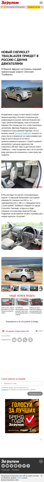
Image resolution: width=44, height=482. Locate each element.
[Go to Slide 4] (34, 288)
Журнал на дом (34, 7)
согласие (4, 389)
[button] (42, 476)
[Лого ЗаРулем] (10, 3)
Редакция (5, 470)
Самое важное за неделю (13, 378)
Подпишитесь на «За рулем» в (22, 321)
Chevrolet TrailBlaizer (22, 133)
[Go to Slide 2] (15, 288)
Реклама (15, 470)
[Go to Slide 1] (5, 288)
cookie (19, 478)
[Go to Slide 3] (24, 288)
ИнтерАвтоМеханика (15, 7)
